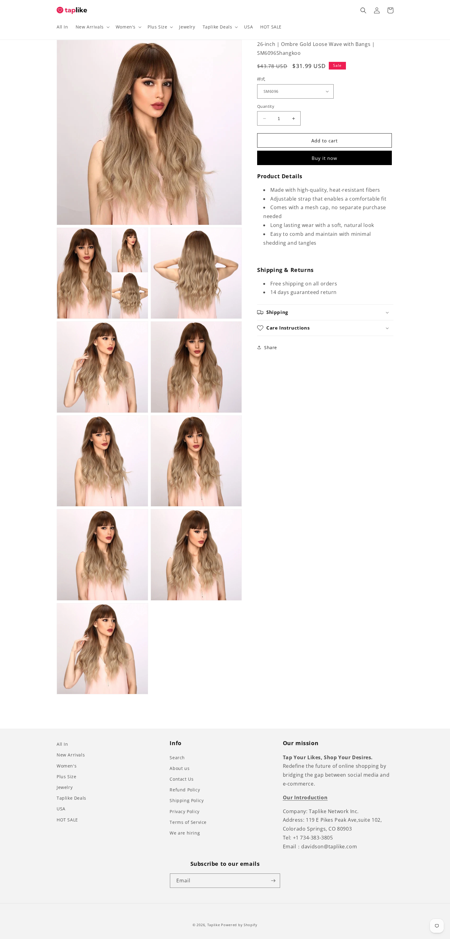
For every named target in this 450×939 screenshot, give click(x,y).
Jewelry (65, 787)
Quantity (265, 106)
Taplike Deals (71, 798)
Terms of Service (188, 822)
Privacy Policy (184, 811)
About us (179, 768)
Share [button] (270, 347)
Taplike (213, 924)
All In (62, 744)
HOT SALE (67, 820)
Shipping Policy (187, 800)
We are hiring (185, 833)
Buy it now (324, 158)
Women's (67, 766)
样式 (261, 79)
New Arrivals (71, 755)
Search (177, 757)
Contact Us (181, 779)
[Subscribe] (273, 880)
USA (61, 809)
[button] (92, 27)
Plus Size (66, 776)
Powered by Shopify (239, 924)
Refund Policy (185, 790)
